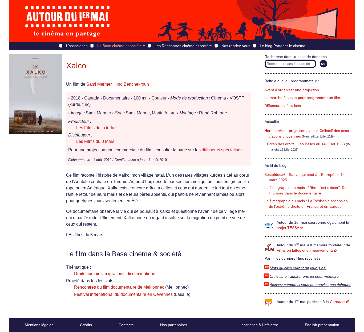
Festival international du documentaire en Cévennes (123, 294)
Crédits (86, 325)
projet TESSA (288, 228)
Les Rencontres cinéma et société (183, 46)
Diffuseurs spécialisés (282, 106)
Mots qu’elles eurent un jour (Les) (298, 268)
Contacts (126, 325)
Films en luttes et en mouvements (305, 250)
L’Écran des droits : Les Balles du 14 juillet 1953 (304, 144)
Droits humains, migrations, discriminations (114, 273)
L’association (77, 46)
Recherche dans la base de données (296, 57)
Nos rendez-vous (235, 46)
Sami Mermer (98, 84)
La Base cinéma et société (119, 46)
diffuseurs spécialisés (222, 150)
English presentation (322, 325)
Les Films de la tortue (96, 128)
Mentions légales (39, 325)
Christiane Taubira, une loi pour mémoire (304, 277)
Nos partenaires (173, 325)
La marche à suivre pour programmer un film (302, 98)
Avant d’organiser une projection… (293, 90)
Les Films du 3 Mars (95, 141)
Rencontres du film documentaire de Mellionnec (119, 287)
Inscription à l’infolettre (259, 325)
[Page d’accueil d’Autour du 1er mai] (67, 21)
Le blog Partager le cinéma (282, 46)
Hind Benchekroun (131, 84)
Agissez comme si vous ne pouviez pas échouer (310, 285)
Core (338, 302)
